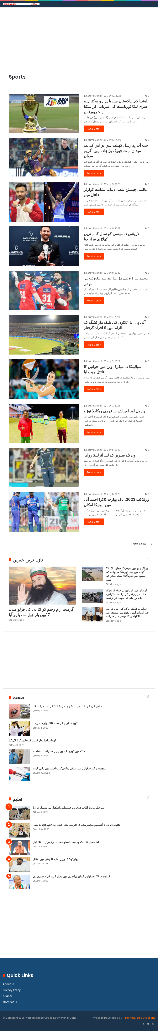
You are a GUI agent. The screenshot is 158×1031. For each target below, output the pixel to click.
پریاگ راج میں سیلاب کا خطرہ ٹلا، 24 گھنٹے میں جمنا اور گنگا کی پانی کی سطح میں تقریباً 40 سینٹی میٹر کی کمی (127, 574)
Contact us (10, 1002)
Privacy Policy (12, 990)
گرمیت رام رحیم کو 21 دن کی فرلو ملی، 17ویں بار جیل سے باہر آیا (41, 612)
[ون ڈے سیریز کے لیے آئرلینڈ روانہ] (44, 467)
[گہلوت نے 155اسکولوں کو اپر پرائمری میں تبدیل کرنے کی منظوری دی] (19, 882)
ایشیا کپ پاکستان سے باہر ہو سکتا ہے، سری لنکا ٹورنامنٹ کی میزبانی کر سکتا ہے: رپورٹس (115, 106)
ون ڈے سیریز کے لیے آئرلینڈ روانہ (110, 455)
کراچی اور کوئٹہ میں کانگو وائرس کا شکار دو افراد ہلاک (68, 706)
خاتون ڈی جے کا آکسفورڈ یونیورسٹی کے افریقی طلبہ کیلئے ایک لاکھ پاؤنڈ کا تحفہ (77, 825)
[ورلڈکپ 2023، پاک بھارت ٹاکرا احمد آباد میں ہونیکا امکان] (44, 512)
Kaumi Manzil (94, 95)
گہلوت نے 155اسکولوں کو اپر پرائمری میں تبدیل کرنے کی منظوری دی (71, 876)
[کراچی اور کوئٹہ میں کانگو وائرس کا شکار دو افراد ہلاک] (19, 711)
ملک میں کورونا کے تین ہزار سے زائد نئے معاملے (59, 751)
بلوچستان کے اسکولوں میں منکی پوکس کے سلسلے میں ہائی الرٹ (69, 768)
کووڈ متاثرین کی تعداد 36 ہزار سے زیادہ (55, 723)
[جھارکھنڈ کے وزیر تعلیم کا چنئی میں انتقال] (19, 864)
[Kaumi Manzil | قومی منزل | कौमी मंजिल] (21, 4)
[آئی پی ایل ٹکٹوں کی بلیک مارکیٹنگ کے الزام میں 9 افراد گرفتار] (44, 335)
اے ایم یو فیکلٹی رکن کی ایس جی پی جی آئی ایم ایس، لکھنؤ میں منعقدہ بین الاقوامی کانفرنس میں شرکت (127, 612)
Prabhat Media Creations (139, 1018)
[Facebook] (143, 1024)
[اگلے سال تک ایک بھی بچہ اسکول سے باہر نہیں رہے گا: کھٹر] (19, 847)
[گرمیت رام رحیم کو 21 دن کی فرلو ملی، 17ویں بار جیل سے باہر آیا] (42, 586)
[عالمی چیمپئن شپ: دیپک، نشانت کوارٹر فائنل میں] (44, 202)
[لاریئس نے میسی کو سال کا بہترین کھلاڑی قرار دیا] (44, 246)
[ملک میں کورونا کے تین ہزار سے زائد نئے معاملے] (19, 756)
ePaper (7, 996)
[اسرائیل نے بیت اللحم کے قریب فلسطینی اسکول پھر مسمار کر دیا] (19, 813)
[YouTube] (152, 1024)
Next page (139, 544)
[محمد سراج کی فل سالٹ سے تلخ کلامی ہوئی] (44, 290)
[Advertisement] (79, 39)
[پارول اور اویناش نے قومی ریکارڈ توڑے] (44, 423)
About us (8, 984)
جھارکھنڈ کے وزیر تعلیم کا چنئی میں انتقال (56, 859)
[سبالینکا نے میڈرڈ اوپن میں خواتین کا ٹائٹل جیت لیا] (44, 379)
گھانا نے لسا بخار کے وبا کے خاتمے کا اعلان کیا (32, 740)
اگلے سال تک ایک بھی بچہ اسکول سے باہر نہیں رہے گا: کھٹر (66, 842)
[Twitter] (148, 1024)
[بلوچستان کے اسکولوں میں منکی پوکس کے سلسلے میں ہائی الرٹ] (19, 774)
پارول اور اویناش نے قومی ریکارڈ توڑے (114, 411)
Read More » (94, 129)
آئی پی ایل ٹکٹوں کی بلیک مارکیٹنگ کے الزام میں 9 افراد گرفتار (115, 325)
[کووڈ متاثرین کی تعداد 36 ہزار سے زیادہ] (19, 728)
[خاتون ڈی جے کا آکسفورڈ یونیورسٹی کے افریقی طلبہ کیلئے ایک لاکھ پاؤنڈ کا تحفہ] (19, 830)
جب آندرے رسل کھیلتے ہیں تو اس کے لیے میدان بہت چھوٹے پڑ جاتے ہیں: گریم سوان (116, 151)
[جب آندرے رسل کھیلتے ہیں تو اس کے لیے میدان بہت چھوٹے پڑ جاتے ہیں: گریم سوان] (44, 157)
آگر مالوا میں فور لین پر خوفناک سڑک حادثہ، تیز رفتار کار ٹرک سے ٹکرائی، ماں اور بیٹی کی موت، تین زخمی (127, 594)
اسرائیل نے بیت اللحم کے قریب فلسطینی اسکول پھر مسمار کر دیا (69, 808)
